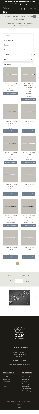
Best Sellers (6, 377)
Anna (12, 159)
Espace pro (25, 4)
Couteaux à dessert (17, 26)
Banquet (31, 128)
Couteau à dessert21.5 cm (28, 122)
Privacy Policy (26, 391)
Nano (30, 191)
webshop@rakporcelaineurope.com (19, 364)
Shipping (25, 381)
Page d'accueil (10, 23)
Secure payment (27, 384)
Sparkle (12, 128)
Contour (31, 222)
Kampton (12, 90)
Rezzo (30, 96)
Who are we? (26, 377)
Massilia (31, 254)
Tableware (6, 384)
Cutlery (7, 90)
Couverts (18, 23)
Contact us (25, 379)
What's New (6, 379)
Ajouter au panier (29, 131)
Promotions (6, 381)
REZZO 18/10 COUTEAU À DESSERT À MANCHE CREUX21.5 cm (28, 88)
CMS (19, 407)
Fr (31, 9)
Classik (12, 254)
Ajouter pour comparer (11, 74)
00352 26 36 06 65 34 (19, 360)
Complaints (25, 386)
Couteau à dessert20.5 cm (10, 85)
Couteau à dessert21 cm (10, 217)
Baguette (12, 222)
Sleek (12, 191)
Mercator (19, 404)
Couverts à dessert (28, 23)
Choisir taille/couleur (11, 93)
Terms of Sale (26, 388)
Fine (31, 159)
